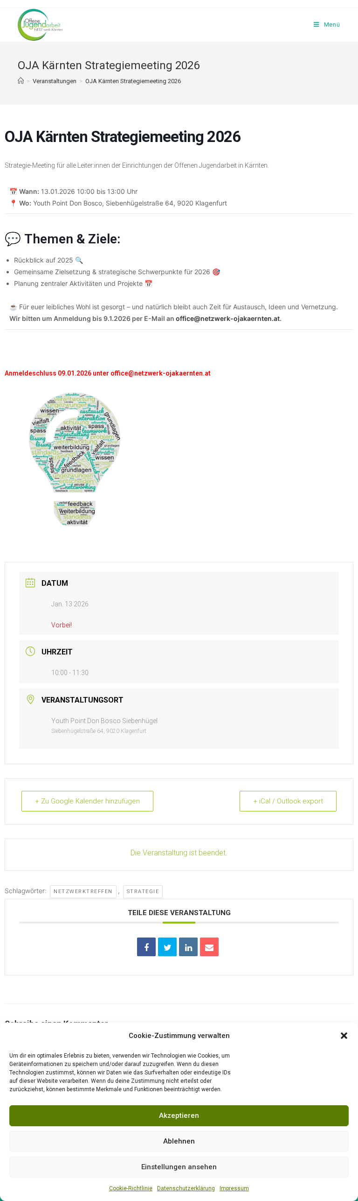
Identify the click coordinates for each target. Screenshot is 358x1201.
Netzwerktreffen (83, 891)
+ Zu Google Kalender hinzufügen (87, 801)
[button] (344, 1035)
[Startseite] (21, 81)
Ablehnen (179, 1141)
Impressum (234, 1188)
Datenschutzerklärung (186, 1188)
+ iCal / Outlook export (288, 801)
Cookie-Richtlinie (130, 1188)
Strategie (143, 891)
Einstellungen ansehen (179, 1167)
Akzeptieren (179, 1115)
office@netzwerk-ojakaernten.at (228, 318)
